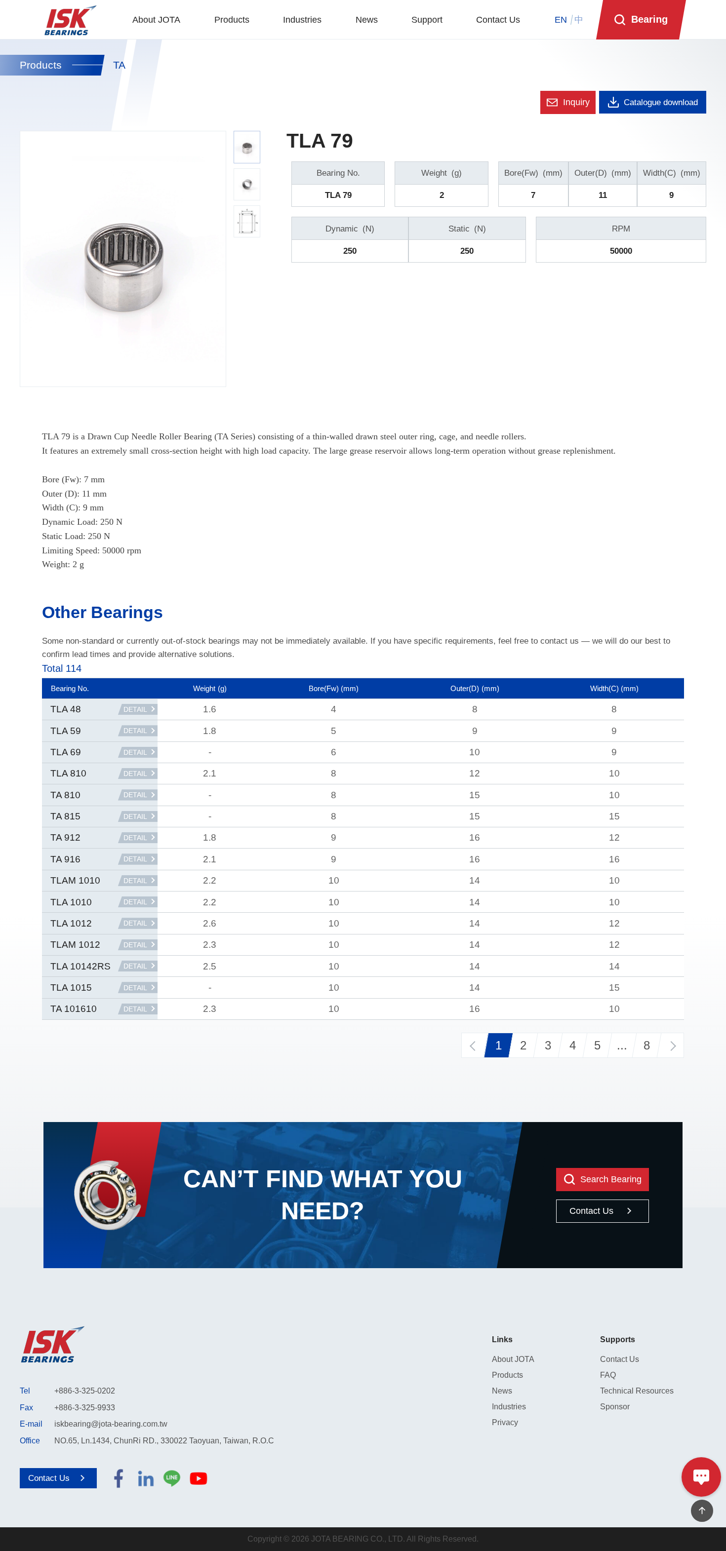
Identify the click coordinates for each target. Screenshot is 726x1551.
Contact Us (619, 1359)
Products (41, 65)
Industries (509, 1406)
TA (119, 65)
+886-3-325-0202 (84, 1391)
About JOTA (513, 1359)
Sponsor (615, 1406)
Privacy (505, 1422)
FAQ (608, 1375)
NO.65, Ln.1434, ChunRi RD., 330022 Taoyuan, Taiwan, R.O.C (164, 1440)
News (502, 1391)
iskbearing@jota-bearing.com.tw (110, 1424)
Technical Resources (637, 1391)
